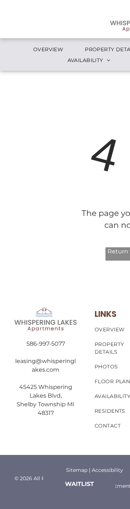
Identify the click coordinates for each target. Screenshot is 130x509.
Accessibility (107, 470)
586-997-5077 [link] (45, 343)
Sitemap (76, 470)
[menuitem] (48, 49)
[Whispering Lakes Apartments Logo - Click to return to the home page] (45, 311)
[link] (79, 484)
